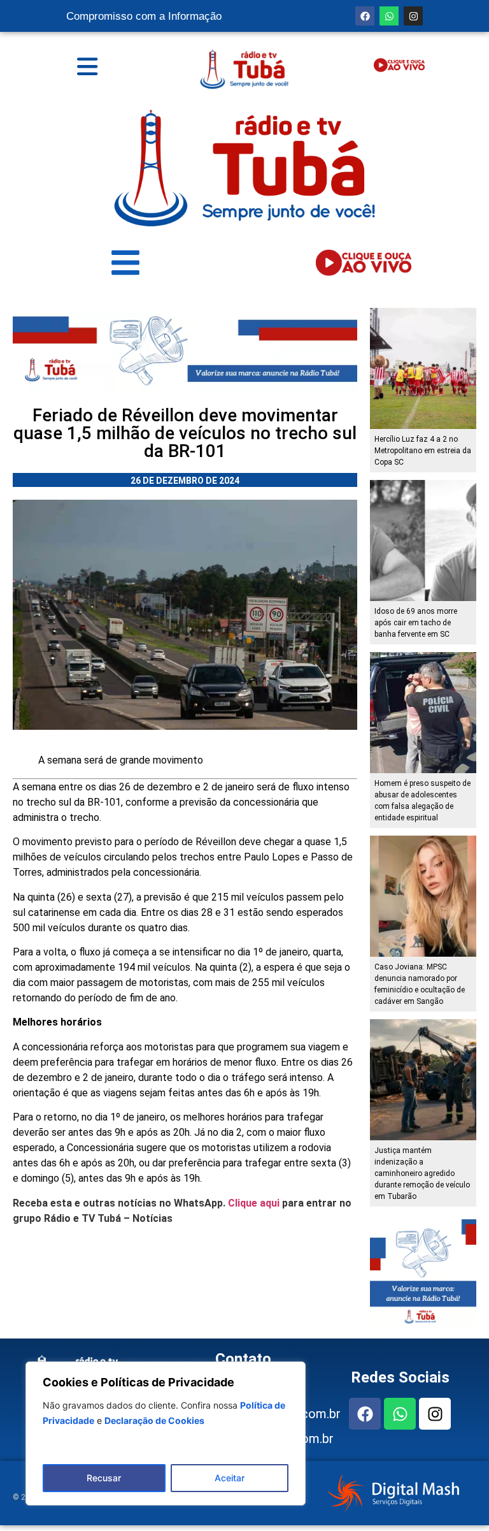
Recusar (104, 1477)
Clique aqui (254, 1203)
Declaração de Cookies (154, 1420)
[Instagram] (413, 15)
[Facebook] (364, 15)
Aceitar (229, 1477)
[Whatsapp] (389, 15)
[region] (165, 1433)
